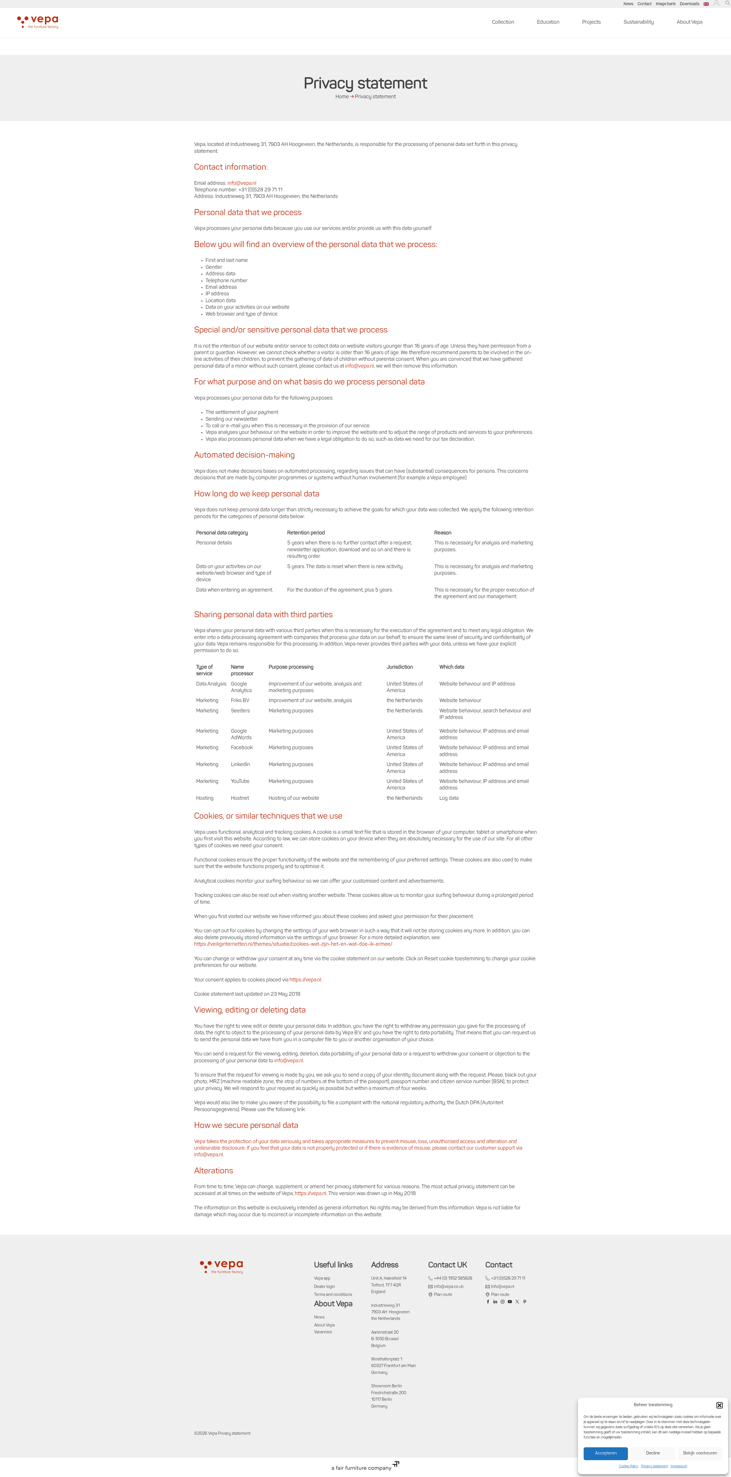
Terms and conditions (333, 1295)
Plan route (443, 1295)
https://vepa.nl (305, 980)
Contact (645, 4)
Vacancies (323, 1332)
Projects (591, 22)
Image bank (666, 4)
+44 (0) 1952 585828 (453, 1278)
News (628, 4)
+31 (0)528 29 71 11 (508, 1278)
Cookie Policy (628, 1466)
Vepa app (322, 1278)
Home (342, 97)
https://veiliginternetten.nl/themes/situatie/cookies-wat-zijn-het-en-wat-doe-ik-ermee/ (293, 944)
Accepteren (606, 1453)
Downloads (689, 4)
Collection (503, 22)
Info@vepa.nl (502, 1287)
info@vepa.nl (242, 183)
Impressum (679, 1466)
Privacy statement (654, 1466)
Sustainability (639, 22)
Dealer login (324, 1287)
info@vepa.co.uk (448, 1287)
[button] (719, 1405)
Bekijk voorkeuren (700, 1453)
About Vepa (689, 22)
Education (548, 22)
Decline (653, 1453)
